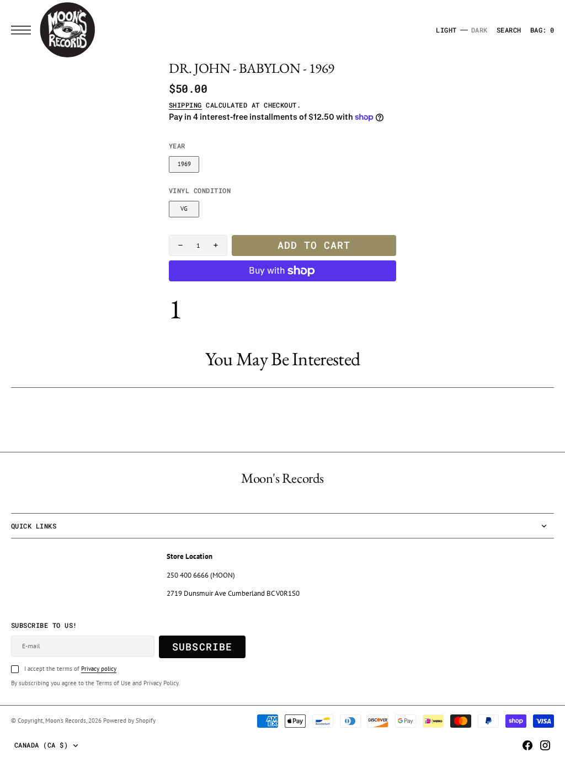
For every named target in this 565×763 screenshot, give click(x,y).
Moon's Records (65, 720)
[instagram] (545, 745)
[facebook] (527, 745)
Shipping (185, 104)
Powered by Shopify (129, 720)
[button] (23, 30)
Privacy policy (98, 669)
